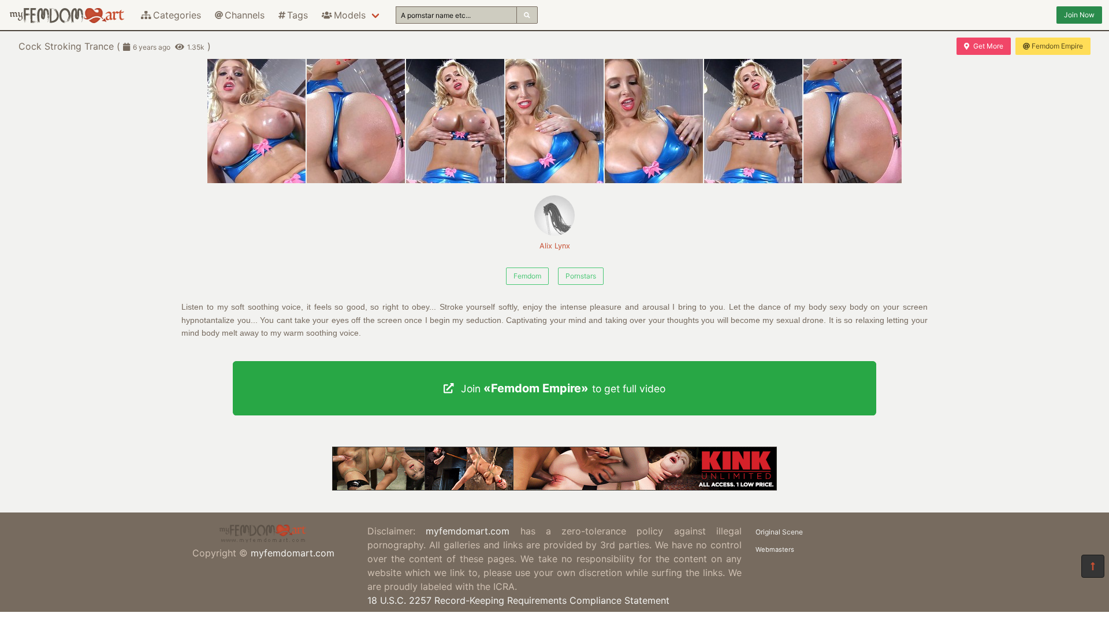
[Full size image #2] (455, 121)
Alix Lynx (554, 246)
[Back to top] (1092, 566)
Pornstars (580, 276)
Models (350, 15)
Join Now (1079, 14)
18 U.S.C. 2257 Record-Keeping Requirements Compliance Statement (518, 600)
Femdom (527, 276)
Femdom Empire (1057, 46)
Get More (988, 46)
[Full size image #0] (256, 121)
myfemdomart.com (292, 553)
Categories (177, 15)
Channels (245, 15)
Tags (297, 15)
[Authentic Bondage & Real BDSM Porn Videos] (554, 487)
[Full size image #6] (852, 121)
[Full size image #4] (654, 121)
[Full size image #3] (554, 121)
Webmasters (775, 549)
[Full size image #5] (753, 121)
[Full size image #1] (356, 121)
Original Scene (779, 532)
